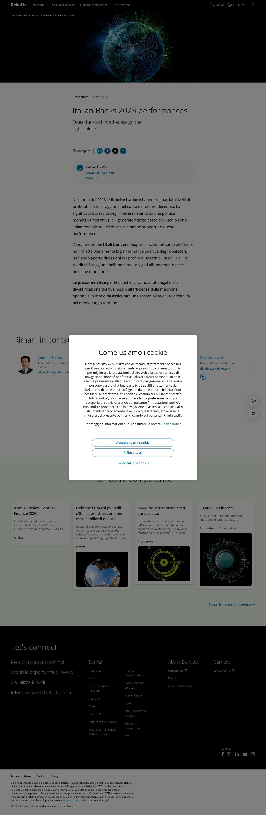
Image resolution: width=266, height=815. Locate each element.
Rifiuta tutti (133, 452)
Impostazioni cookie (133, 463)
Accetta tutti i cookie (133, 442)
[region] (133, 407)
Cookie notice (171, 424)
